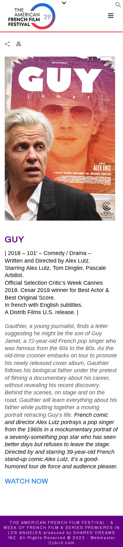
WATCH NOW (26, 481)
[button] (118, 6)
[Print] (21, 43)
